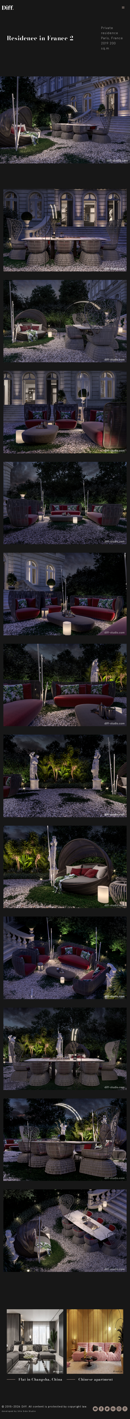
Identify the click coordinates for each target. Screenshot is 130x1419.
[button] (123, 8)
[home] (8, 7)
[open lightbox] (65, 225)
